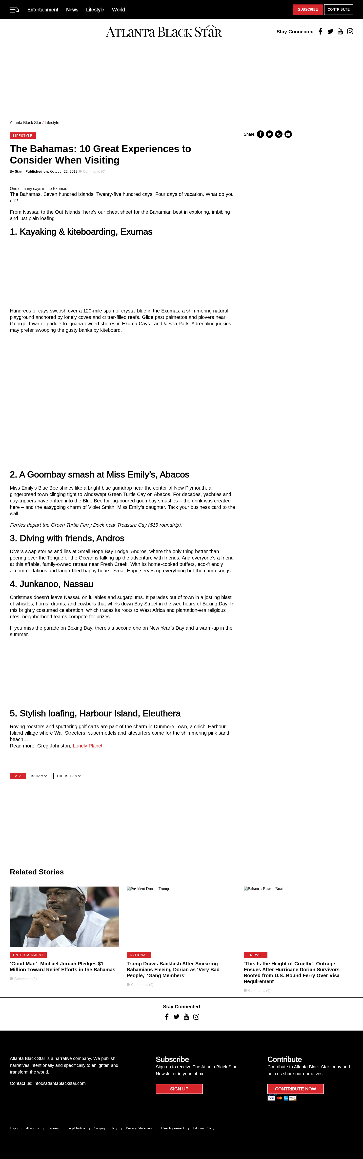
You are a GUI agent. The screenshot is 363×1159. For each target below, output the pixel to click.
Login (14, 1128)
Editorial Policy (203, 1128)
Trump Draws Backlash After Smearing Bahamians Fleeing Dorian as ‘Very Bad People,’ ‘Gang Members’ (173, 969)
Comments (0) (94, 171)
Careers (53, 1128)
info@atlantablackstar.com (60, 1083)
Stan (18, 171)
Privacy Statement (139, 1128)
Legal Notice (76, 1128)
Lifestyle (95, 9)
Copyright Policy (105, 1128)
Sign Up (179, 1088)
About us (32, 1128)
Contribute (339, 9)
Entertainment (42, 9)
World (118, 9)
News (72, 9)
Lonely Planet (87, 745)
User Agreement (172, 1128)
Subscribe (308, 9)
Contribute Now (295, 1088)
